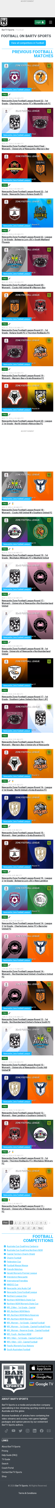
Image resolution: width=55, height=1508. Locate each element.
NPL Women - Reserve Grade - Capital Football (28, 1330)
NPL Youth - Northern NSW (19, 1334)
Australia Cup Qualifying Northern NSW (25, 1250)
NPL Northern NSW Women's (20, 1319)
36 (23, 1228)
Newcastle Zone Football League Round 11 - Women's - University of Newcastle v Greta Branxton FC (27, 1209)
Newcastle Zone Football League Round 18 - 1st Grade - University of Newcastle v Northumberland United (26, 651)
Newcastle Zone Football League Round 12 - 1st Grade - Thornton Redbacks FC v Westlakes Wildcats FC (27, 1161)
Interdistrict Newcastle (17, 1277)
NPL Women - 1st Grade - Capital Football (26, 1323)
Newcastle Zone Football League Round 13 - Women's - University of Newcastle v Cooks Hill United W (24, 1067)
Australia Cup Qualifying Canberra (22, 1246)
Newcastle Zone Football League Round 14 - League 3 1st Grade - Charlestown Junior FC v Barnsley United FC (27, 926)
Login (38, 22)
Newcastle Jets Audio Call (19, 1288)
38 (34, 1228)
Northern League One (17, 1296)
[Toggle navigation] (51, 22)
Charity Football (14, 1258)
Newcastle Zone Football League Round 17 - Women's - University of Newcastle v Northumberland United (27, 603)
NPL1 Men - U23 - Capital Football (22, 1342)
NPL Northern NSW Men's (18, 1311)
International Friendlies (17, 1281)
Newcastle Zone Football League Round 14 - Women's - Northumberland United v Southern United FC (27, 974)
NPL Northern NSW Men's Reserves (23, 1315)
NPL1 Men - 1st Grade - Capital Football (25, 1338)
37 (28, 1228)
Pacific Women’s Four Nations (20, 1346)
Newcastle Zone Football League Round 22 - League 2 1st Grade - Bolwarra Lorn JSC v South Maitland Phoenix (27, 239)
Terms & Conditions (27, 1493)
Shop (4, 1476)
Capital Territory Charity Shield (21, 1254)
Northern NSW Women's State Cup (22, 1303)
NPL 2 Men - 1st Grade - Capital (21, 1307)
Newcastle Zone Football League (16, 90)
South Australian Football (18, 1349)
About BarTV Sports (11, 1446)
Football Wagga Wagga (17, 1265)
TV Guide (6, 1459)
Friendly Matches (15, 1269)
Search (5, 1463)
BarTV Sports (8, 30)
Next (40, 1228)
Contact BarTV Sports (12, 1472)
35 (18, 1228)
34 (12, 1228)
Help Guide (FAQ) (9, 1455)
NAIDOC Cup (12, 1284)
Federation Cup (14, 1261)
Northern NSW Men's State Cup (21, 1300)
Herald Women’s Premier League (22, 1273)
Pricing (5, 1451)
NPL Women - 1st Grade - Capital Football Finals (28, 1326)
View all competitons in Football (27, 43)
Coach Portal (8, 1468)
